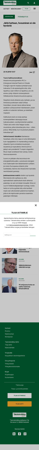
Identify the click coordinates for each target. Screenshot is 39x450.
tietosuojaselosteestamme (18, 225)
